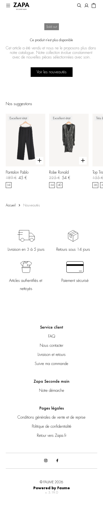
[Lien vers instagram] (46, 461)
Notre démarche (51, 390)
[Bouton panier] (93, 6)
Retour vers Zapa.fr (51, 436)
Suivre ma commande (51, 364)
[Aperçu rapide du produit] (39, 161)
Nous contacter (51, 345)
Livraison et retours (52, 355)
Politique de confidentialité (51, 426)
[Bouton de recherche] (79, 6)
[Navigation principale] (8, 6)
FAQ (51, 336)
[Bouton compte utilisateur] (86, 6)
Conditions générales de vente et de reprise (51, 417)
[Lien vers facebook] (57, 461)
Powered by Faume (51, 488)
